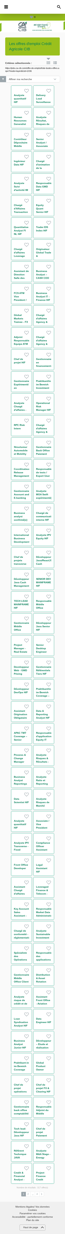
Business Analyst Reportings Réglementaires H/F (23, 783)
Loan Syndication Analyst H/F (21, 1022)
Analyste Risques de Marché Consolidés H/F (43, 805)
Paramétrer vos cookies (33, 1213)
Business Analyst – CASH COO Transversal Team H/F (43, 278)
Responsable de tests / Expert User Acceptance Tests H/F (44, 476)
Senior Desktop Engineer (41, 648)
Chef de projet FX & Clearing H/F (43, 1088)
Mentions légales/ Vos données (32, 1206)
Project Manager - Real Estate (20, 648)
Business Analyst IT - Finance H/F (43, 296)
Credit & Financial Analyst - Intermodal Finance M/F (21, 1179)
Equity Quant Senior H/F (42, 208)
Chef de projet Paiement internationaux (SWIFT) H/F (44, 1135)
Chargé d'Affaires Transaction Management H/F (21, 212)
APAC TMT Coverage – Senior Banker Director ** (20, 740)
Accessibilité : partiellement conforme (32, 1216)
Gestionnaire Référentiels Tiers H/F (43, 670)
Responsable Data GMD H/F (44, 186)
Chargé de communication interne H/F (45, 516)
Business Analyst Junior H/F (20, 1044)
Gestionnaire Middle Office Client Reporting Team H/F (21, 981)
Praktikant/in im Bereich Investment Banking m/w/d (43, 388)
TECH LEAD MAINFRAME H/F (21, 604)
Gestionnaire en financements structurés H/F (44, 366)
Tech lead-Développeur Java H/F (21, 1132)
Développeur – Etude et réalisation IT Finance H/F (43, 1047)
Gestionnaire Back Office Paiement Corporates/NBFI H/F (46, 454)
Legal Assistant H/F (41, 868)
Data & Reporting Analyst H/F (43, 714)
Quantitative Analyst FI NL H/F (21, 230)
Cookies (32, 1210)
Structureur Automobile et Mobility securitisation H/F (22, 454)
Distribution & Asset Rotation (43, 978)
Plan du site (32, 1220)
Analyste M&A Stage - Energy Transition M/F (43, 1157)
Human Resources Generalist (20, 120)
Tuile (48, 63)
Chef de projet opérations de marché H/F (20, 1091)
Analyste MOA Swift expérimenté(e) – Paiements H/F (45, 498)
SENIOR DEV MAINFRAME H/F (43, 582)
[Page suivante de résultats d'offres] (42, 1194)
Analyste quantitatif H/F (20, 98)
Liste (55, 63)
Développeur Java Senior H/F (43, 626)
